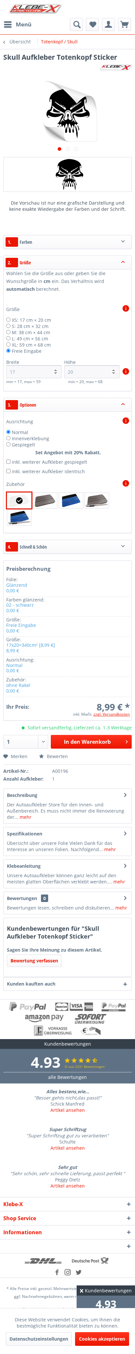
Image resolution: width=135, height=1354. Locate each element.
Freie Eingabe (27, 351)
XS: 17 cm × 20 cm (31, 320)
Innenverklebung (30, 438)
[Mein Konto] (108, 24)
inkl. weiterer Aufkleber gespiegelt (49, 462)
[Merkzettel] (92, 24)
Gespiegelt (23, 445)
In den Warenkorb (87, 741)
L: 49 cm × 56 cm (30, 338)
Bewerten (57, 756)
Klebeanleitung (24, 866)
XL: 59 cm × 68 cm (31, 345)
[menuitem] (17, 24)
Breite (12, 362)
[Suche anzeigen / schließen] (76, 24)
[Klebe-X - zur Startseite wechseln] (35, 9)
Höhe (70, 362)
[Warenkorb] (124, 24)
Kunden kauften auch (31, 984)
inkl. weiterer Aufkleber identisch (48, 471)
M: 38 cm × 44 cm (31, 332)
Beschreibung (22, 795)
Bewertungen (22, 898)
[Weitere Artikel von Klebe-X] (116, 67)
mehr (24, 817)
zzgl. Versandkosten (111, 714)
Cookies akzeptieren (102, 1339)
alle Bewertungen (67, 1077)
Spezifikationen (24, 834)
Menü (23, 24)
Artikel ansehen (67, 1110)
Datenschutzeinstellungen (39, 1339)
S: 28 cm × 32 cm (30, 326)
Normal (20, 432)
